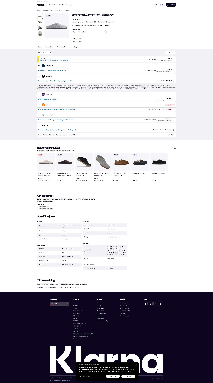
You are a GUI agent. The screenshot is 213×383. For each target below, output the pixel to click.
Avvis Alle (113, 376)
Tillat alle (128, 376)
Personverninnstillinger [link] (103, 321)
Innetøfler (111, 22)
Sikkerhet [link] (76, 316)
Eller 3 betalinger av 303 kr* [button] (44, 180)
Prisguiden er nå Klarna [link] (79, 323)
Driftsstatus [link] (123, 313)
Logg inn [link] (99, 305)
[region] (107, 371)
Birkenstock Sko (44, 207)
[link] (146, 304)
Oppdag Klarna (53, 5)
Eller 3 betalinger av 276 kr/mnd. (164, 100)
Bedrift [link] (123, 299)
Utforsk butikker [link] (101, 310)
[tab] (39, 46)
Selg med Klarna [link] (124, 308)
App (66, 5)
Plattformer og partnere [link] (126, 316)
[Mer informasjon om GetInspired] (39, 94)
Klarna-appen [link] (100, 308)
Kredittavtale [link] (100, 318)
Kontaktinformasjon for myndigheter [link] (83, 333)
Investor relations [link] (78, 339)
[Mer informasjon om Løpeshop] (39, 115)
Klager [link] (98, 316)
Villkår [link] (75, 308)
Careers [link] (75, 305)
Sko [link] (63, 10)
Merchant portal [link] (124, 305)
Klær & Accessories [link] (55, 10)
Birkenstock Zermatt (67, 264)
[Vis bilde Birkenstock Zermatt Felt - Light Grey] (40, 16)
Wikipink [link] (75, 321)
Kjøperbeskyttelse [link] (102, 313)
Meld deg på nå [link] (156, 377)
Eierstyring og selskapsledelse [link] (81, 336)
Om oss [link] (75, 303)
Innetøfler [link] (68, 10)
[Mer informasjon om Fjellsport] (39, 105)
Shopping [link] (45, 10)
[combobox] (89, 32)
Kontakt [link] (75, 331)
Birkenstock (65, 231)
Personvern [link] (76, 313)
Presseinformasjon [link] (78, 310)
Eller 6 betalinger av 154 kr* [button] (82, 180)
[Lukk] (136, 364)
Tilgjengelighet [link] (77, 326)
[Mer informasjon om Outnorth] (39, 76)
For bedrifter (47, 1)
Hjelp (71, 5)
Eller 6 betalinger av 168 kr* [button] (100, 180)
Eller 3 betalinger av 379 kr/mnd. (164, 120)
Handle (61, 5)
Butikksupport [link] (124, 303)
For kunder (39, 1)
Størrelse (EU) (76, 29)
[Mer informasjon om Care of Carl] (39, 65)
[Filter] (39, 52)
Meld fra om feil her (75, 287)
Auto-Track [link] (76, 328)
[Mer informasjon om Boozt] (39, 125)
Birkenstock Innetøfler (46, 209)
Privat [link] (99, 299)
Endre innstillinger (85, 376)
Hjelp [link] (98, 303)
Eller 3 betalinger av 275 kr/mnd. (164, 60)
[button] (162, 5)
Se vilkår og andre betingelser (141, 89)
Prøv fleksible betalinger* (103, 25)
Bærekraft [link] (76, 318)
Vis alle (174, 148)
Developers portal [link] (125, 310)
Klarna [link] (39, 10)
